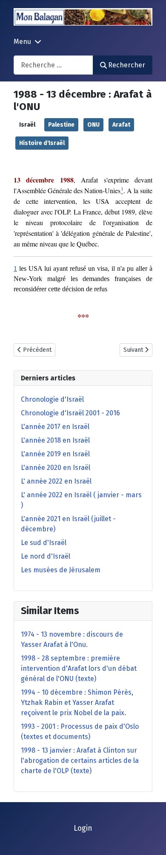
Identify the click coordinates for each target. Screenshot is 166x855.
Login (83, 828)
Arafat (121, 124)
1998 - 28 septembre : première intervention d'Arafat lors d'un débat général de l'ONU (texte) (79, 668)
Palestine (61, 124)
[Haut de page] (151, 839)
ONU (93, 124)
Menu (22, 42)
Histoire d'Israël (42, 143)
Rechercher (126, 65)
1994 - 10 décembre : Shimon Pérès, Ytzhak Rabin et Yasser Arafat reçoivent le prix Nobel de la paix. (77, 702)
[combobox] (53, 65)
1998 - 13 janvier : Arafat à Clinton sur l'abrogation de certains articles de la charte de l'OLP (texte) (80, 760)
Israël (27, 124)
